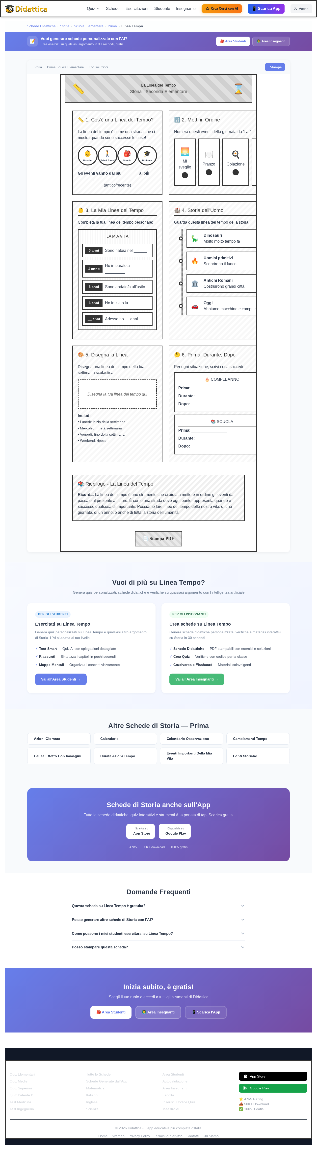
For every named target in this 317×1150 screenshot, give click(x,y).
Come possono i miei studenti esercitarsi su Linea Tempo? (122, 933)
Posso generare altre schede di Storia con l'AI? (112, 919)
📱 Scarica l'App (205, 1012)
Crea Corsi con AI (224, 8)
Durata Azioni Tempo (117, 756)
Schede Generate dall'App (106, 1081)
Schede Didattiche (41, 26)
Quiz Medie (18, 1081)
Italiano (92, 1095)
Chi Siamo (211, 1136)
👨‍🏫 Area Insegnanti (271, 41)
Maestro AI (170, 1109)
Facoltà (168, 1095)
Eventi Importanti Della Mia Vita (189, 755)
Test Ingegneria (22, 1109)
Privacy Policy (139, 1136)
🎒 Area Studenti (233, 41)
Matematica (95, 1088)
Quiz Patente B (21, 1095)
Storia (64, 26)
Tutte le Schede (98, 1074)
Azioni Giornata (47, 739)
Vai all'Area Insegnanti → (196, 679)
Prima (112, 26)
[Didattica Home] (26, 9)
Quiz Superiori (21, 1088)
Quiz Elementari (22, 1074)
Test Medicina (20, 1102)
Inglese (92, 1102)
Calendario (109, 739)
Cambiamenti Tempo (250, 739)
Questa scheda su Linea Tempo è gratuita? (108, 906)
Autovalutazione (174, 1081)
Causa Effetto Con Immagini (57, 756)
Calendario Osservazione (188, 739)
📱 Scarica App (266, 8)
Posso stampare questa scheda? (100, 947)
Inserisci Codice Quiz (178, 1102)
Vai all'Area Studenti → (61, 679)
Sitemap (118, 1136)
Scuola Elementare (89, 26)
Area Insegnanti (174, 1088)
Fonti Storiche (245, 756)
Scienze (92, 1109)
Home (103, 1136)
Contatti (192, 1136)
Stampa (276, 67)
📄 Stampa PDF (158, 538)
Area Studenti (173, 1074)
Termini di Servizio (168, 1136)
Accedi (304, 9)
